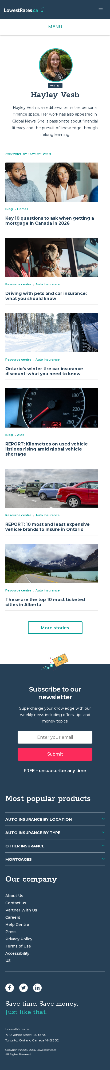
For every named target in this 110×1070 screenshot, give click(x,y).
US (8, 960)
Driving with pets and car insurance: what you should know (46, 296)
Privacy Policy (18, 939)
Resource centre (18, 284)
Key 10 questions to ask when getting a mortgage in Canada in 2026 (49, 221)
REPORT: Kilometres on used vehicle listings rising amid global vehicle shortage (46, 449)
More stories (55, 627)
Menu (55, 26)
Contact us (15, 903)
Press (11, 931)
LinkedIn (37, 988)
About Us (14, 895)
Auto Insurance (48, 284)
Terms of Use (18, 946)
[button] (100, 9)
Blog (9, 209)
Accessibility (17, 953)
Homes (22, 209)
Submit (55, 754)
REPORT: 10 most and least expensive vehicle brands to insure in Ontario (47, 527)
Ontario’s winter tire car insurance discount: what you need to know (44, 371)
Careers (12, 917)
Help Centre (17, 924)
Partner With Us (21, 910)
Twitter (23, 988)
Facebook (9, 988)
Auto (21, 435)
